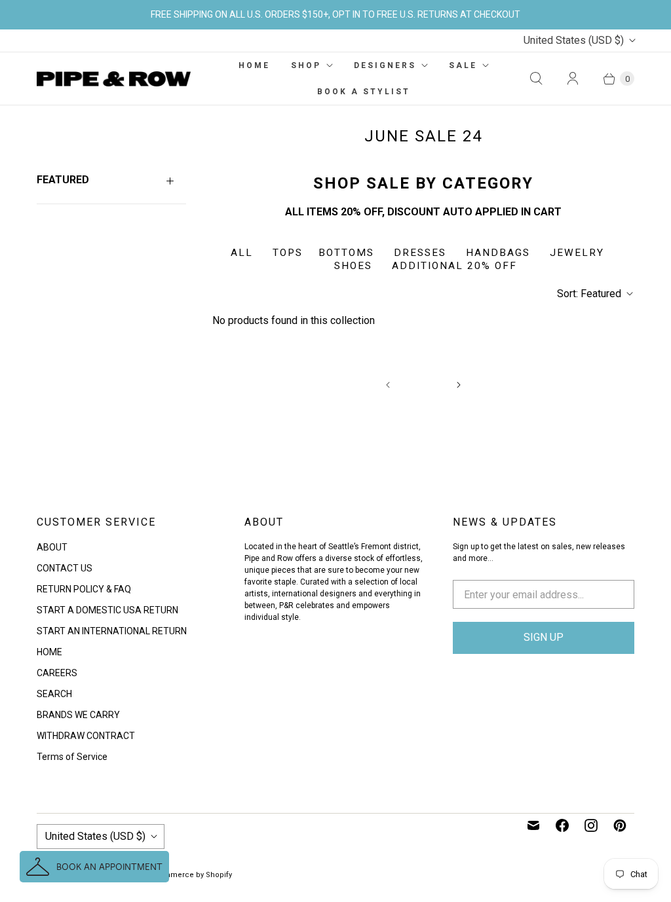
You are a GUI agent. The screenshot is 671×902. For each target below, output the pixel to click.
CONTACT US (64, 568)
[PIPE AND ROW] (114, 79)
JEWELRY (577, 253)
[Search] (536, 78)
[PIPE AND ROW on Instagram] (591, 825)
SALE (463, 65)
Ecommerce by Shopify (191, 875)
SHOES (353, 266)
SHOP (306, 65)
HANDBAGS (498, 253)
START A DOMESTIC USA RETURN (107, 610)
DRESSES (422, 253)
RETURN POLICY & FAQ (84, 589)
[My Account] (572, 78)
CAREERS (57, 673)
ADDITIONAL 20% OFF (454, 266)
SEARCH (54, 694)
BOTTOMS (346, 253)
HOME (254, 65)
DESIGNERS (385, 65)
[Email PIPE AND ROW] (533, 825)
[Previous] (388, 384)
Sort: (589, 293)
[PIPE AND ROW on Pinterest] (619, 825)
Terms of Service (72, 756)
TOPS (288, 253)
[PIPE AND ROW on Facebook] (562, 825)
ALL (242, 253)
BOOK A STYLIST (363, 91)
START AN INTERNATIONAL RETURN (112, 631)
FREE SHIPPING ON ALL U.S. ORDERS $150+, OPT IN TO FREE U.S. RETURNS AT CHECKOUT (335, 14)
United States (574, 40)
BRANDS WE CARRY (78, 715)
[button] (94, 866)
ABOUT (52, 547)
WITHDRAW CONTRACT (86, 736)
